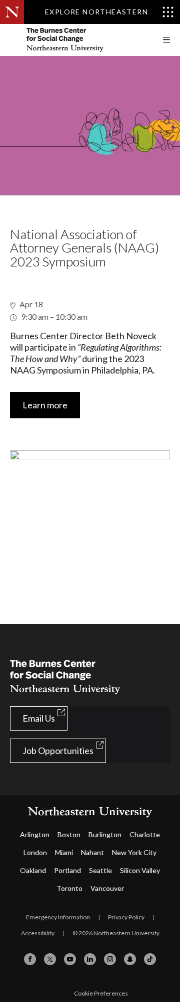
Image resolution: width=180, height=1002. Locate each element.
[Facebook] (30, 959)
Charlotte (145, 834)
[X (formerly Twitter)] (50, 959)
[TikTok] (150, 959)
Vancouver (107, 888)
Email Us (38, 718)
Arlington (35, 834)
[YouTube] (70, 959)
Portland (67, 870)
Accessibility (37, 933)
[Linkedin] (90, 959)
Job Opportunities (58, 750)
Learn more (45, 404)
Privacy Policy (126, 917)
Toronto (69, 888)
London (35, 852)
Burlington (105, 834)
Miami (64, 852)
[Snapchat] (130, 959)
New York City (134, 852)
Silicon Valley (140, 870)
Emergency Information (58, 917)
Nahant (92, 852)
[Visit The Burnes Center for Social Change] (85, 40)
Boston (69, 834)
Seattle (100, 870)
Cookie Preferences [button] (101, 993)
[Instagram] (110, 959)
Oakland (33, 870)
